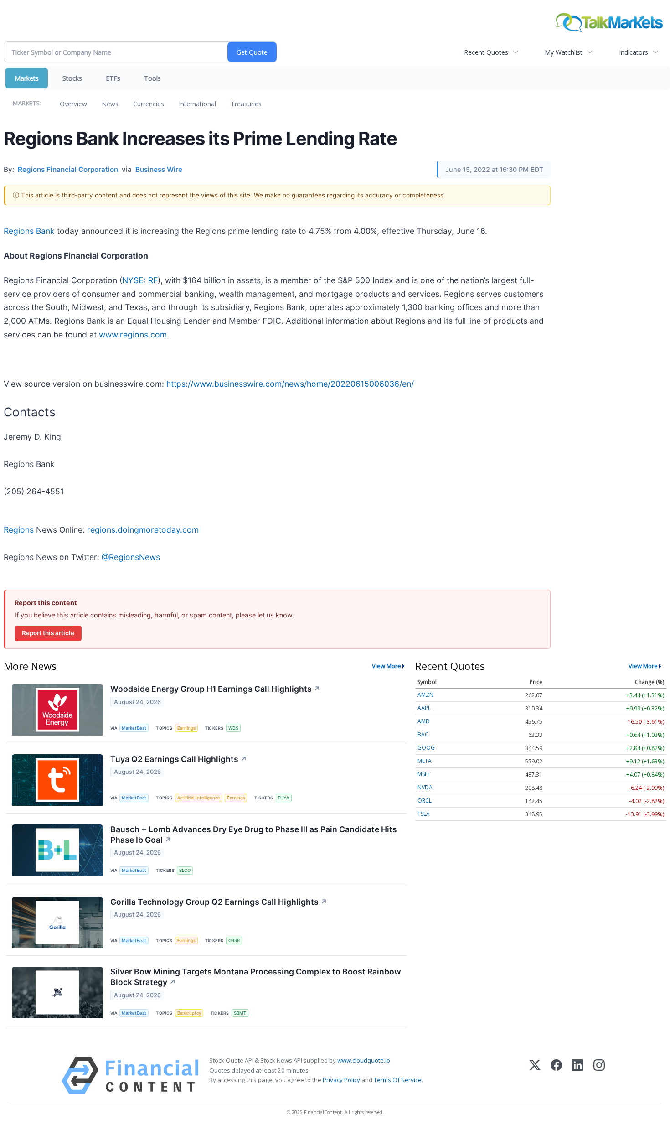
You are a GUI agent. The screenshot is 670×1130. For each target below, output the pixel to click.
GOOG (426, 748)
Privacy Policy (341, 1080)
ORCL (424, 800)
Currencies (148, 103)
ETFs (113, 78)
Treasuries (246, 103)
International (197, 103)
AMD (423, 721)
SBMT (240, 1013)
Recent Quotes (486, 52)
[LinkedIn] (577, 1075)
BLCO (185, 870)
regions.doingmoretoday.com (143, 529)
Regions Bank (29, 231)
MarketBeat (134, 728)
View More (386, 666)
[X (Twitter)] (535, 1075)
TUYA (283, 797)
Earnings (186, 728)
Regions (19, 529)
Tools (152, 78)
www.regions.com (133, 334)
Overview (73, 103)
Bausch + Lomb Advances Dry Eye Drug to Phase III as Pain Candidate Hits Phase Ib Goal (253, 834)
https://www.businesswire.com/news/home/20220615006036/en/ (290, 384)
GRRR (234, 940)
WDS (233, 728)
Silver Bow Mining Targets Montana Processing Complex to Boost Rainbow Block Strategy (255, 977)
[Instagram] (599, 1075)
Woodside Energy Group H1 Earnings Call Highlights (215, 689)
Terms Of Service (398, 1080)
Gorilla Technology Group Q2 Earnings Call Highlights (218, 902)
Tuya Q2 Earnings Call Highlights (178, 759)
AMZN (425, 695)
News (110, 103)
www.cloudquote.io (363, 1060)
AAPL (424, 708)
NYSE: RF (140, 280)
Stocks (72, 78)
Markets (27, 78)
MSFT (424, 774)
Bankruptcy (189, 1013)
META (424, 761)
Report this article (48, 633)
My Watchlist (563, 52)
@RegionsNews (131, 557)
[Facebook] (556, 1075)
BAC (422, 734)
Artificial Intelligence (198, 797)
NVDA (425, 787)
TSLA (423, 814)
